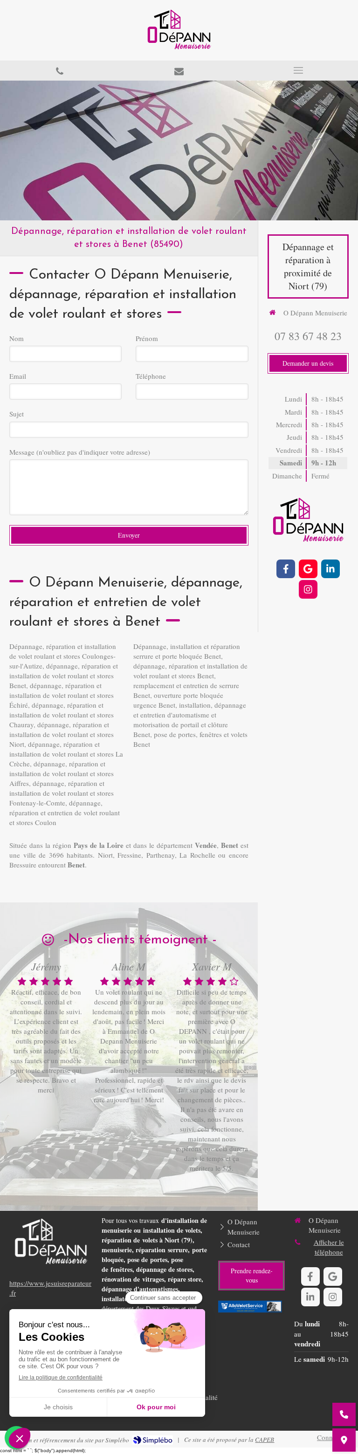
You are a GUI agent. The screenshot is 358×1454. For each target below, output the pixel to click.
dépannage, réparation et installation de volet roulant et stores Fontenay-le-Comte (61, 792)
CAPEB (264, 1439)
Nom (16, 338)
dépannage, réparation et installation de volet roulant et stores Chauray (61, 714)
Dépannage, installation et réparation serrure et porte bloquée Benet (186, 651)
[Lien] (251, 1307)
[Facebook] (285, 569)
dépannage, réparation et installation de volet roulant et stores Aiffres (61, 773)
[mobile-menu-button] (298, 70)
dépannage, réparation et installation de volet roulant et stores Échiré (61, 695)
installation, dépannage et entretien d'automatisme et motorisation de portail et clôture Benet (189, 719)
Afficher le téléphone (329, 1246)
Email (17, 376)
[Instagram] (308, 589)
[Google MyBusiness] (308, 569)
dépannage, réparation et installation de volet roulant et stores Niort (61, 734)
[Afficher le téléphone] (344, 1414)
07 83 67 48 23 (308, 335)
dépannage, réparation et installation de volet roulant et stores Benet (63, 675)
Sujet (16, 413)
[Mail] (179, 71)
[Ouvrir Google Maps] (344, 1440)
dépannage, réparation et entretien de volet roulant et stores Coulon (64, 812)
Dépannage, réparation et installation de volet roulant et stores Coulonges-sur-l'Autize (62, 656)
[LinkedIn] (330, 569)
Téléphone (151, 376)
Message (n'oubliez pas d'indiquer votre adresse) (79, 452)
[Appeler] (59, 71)
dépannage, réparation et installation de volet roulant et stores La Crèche (66, 753)
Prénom (147, 338)
